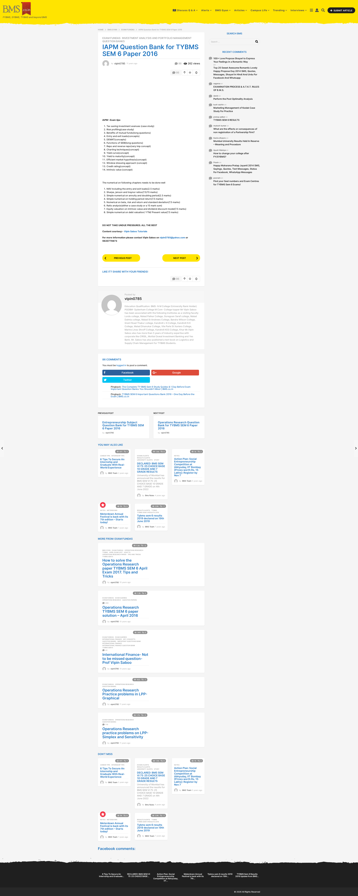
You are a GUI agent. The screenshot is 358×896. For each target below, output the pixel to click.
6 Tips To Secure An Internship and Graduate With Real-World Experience (112, 463)
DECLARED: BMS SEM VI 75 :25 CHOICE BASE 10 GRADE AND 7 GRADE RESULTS (151, 467)
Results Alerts (143, 458)
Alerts (205, 10)
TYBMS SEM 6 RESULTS (226, 120)
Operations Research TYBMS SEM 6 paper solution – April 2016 (120, 611)
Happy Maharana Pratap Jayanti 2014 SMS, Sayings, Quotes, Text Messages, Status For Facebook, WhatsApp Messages (236, 169)
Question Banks (113, 41)
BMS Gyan (221, 10)
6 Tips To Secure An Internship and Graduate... (111, 875)
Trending (279, 10)
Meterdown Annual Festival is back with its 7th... (193, 876)
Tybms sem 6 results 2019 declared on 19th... (220, 875)
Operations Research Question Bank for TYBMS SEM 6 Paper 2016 (178, 425)
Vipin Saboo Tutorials (135, 231)
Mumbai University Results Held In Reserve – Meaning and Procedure (236, 143)
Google (176, 372)
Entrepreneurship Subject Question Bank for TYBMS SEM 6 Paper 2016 (123, 425)
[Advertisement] (125, 97)
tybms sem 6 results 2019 (148, 512)
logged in (121, 365)
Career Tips (105, 456)
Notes (176, 456)
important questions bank (129, 641)
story (156, 460)
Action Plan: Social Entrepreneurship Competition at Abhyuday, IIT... (165, 877)
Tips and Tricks (134, 554)
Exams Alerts (143, 456)
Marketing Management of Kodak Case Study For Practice (234, 109)
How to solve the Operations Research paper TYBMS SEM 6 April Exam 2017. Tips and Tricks (124, 568)
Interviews (297, 10)
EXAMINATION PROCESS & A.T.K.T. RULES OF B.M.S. (236, 88)
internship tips (117, 456)
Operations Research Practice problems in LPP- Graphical (124, 694)
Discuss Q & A (186, 10)
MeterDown (112, 510)
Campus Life (259, 10)
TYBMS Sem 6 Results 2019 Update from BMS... (247, 875)
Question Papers (129, 600)
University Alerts (145, 460)
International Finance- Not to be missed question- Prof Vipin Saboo (125, 658)
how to (127, 552)
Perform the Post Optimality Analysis (233, 98)
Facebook (128, 372)
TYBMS (154, 510)
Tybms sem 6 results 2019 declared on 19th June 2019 (150, 518)
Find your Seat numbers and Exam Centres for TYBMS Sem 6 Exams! (236, 183)
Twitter (127, 379)
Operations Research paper (114, 554)
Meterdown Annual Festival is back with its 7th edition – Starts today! (114, 518)
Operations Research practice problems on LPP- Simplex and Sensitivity (125, 733)
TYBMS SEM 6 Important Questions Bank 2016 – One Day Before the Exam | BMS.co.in (152, 395)
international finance (112, 643)
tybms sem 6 (107, 556)
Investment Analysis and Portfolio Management (157, 38)
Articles (239, 10)
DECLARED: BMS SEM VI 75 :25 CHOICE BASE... (138, 875)
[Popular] (103, 505)
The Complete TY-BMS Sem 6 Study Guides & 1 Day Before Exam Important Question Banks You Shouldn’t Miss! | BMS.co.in (150, 387)
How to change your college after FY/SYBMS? (231, 155)
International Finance (112, 639)
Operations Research (134, 550)
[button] (311, 10)
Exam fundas (111, 38)
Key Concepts (129, 639)
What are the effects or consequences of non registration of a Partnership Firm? (235, 130)
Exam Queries (121, 598)
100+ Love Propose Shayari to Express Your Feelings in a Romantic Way (234, 60)
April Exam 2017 (116, 552)
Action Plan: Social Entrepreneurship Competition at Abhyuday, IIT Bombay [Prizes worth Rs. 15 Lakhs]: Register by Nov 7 (187, 467)
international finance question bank (118, 645)
